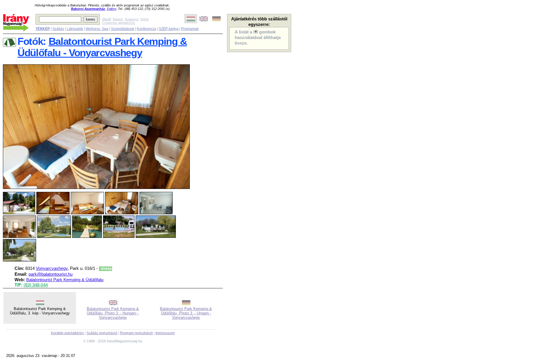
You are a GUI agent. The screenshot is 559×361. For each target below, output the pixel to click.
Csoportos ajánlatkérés (118, 22)
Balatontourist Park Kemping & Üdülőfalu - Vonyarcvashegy (102, 47)
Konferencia (146, 29)
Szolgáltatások (122, 29)
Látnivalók (75, 29)
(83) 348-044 (36, 285)
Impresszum (165, 333)
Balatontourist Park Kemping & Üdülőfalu (64, 279)
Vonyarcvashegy (52, 268)
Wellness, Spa (97, 29)
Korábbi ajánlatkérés (67, 333)
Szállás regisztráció (101, 333)
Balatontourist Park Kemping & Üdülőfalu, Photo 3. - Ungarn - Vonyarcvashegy (186, 313)
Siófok (144, 19)
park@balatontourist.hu (50, 274)
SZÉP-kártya (168, 29)
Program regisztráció (136, 333)
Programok (190, 29)
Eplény (111, 8)
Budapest (131, 19)
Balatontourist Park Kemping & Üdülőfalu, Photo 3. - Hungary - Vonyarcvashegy (113, 313)
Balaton (118, 19)
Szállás (58, 29)
